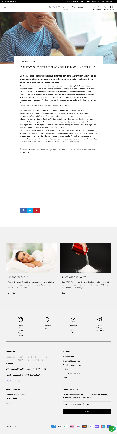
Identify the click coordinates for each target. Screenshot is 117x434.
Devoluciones (11, 399)
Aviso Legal (67, 369)
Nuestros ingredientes (72, 365)
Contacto (9, 403)
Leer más (11, 293)
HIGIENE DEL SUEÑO (18, 277)
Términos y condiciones (15, 395)
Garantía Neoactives (71, 361)
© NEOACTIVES (11, 427)
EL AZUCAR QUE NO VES (74, 277)
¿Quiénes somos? (70, 357)
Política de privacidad (71, 373)
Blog (65, 377)
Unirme (87, 411)
